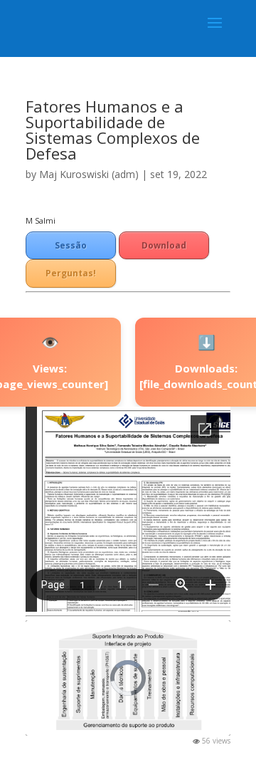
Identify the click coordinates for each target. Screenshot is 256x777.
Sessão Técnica (71, 249)
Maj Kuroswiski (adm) (89, 174)
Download (164, 245)
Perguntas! (71, 273)
